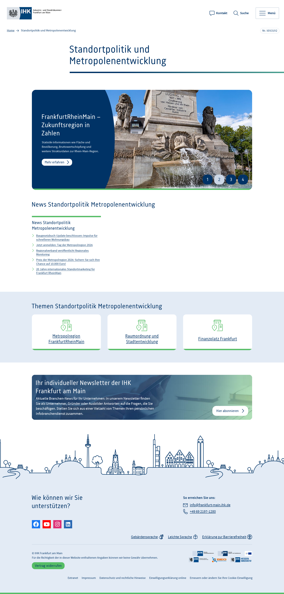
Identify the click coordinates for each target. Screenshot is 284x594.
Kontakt (221, 13)
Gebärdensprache (144, 537)
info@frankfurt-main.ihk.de (210, 505)
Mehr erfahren (54, 162)
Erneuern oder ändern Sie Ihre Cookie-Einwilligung (221, 578)
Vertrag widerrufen (48, 566)
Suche (244, 13)
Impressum (89, 578)
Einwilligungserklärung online (167, 578)
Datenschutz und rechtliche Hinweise (122, 578)
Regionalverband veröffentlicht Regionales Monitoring (62, 252)
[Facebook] (36, 524)
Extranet (73, 578)
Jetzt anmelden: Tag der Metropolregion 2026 (64, 245)
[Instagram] (57, 524)
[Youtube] (47, 524)
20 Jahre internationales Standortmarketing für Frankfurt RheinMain (65, 271)
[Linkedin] (68, 524)
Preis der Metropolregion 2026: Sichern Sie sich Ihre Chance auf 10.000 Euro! (68, 262)
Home (10, 30)
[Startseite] (35, 13)
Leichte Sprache (180, 537)
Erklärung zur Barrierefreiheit (224, 537)
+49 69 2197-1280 (203, 511)
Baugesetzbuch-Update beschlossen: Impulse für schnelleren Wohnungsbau (66, 237)
